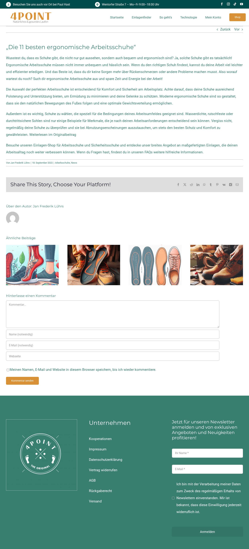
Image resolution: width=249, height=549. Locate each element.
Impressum (97, 449)
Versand (95, 501)
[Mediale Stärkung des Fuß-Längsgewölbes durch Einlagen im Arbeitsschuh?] (93, 265)
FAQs (149, 152)
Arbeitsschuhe (62, 162)
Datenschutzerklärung (105, 460)
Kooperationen (100, 439)
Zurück (225, 29)
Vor (237, 29)
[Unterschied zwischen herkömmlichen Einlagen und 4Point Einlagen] (155, 265)
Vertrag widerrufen (103, 470)
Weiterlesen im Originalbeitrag (52, 135)
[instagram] (228, 4)
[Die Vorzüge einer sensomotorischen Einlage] (32, 265)
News (74, 162)
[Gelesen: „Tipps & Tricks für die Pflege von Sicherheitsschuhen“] (216, 265)
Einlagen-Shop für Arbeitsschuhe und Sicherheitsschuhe (76, 145)
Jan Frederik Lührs (20, 162)
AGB (92, 480)
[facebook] (221, 4)
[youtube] (241, 4)
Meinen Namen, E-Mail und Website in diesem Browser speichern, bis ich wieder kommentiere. (83, 370)
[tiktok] (235, 4)
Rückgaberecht (100, 491)
